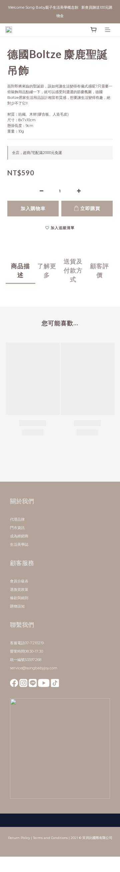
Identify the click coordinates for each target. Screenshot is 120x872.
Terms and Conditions (50, 838)
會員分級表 (19, 581)
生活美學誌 (19, 544)
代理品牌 (17, 519)
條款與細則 (19, 597)
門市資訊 (17, 527)
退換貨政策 (19, 589)
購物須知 (17, 606)
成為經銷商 (19, 536)
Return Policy (19, 838)
